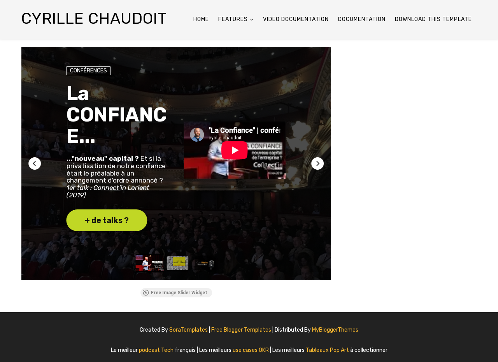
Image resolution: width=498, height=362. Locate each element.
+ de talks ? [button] (107, 220)
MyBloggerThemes (335, 330)
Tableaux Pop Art (328, 350)
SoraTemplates (188, 330)
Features (233, 19)
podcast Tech (157, 350)
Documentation (362, 19)
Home (201, 19)
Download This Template (433, 19)
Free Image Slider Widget (179, 292)
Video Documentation (296, 19)
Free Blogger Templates (241, 330)
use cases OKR (251, 350)
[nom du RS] (467, 327)
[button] (35, 163)
